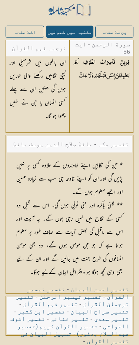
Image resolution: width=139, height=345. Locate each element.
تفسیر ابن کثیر (41, 311)
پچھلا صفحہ (114, 32)
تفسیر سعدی (111, 318)
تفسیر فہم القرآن (50, 304)
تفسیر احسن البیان (99, 289)
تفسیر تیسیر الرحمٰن (70, 296)
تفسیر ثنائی (69, 318)
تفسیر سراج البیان (99, 311)
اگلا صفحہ (25, 32)
